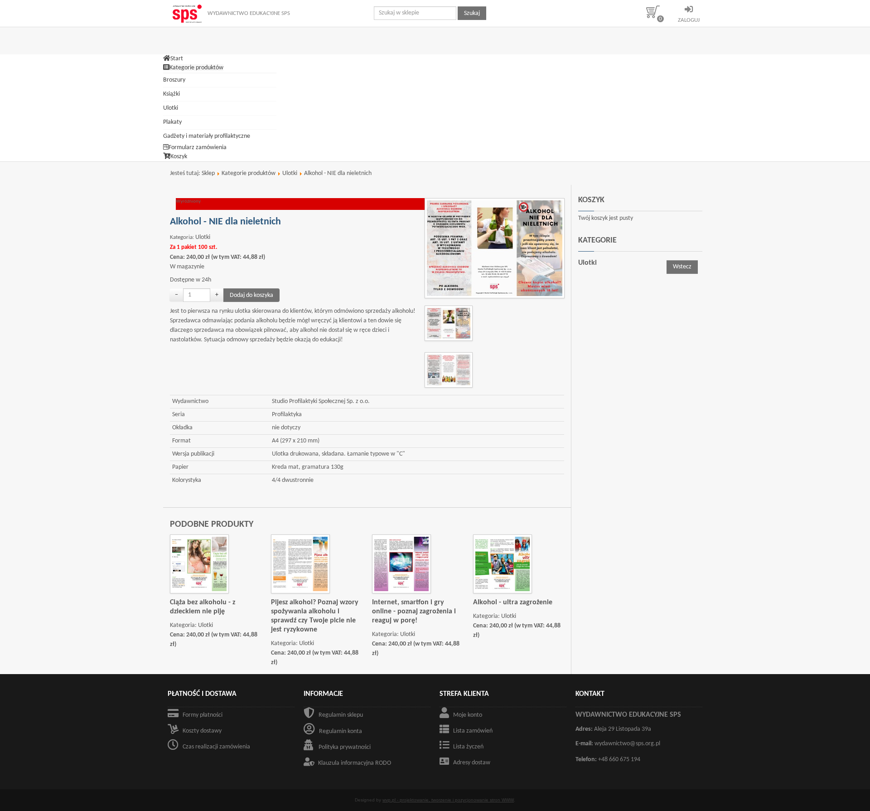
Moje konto (467, 715)
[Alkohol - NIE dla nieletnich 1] (497, 248)
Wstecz (682, 266)
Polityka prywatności (345, 747)
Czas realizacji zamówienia (216, 746)
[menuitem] (173, 58)
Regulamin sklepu (341, 715)
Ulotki (170, 108)
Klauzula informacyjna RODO (354, 763)
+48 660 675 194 (619, 759)
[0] (656, 12)
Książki (171, 94)
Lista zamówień (473, 731)
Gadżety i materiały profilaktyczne (206, 136)
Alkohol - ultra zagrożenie (512, 602)
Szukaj (472, 13)
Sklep (208, 173)
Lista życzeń (468, 746)
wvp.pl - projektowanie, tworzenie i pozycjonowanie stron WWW (448, 799)
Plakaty (172, 122)
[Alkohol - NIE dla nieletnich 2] (451, 369)
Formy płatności (202, 715)
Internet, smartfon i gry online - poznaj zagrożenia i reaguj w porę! (414, 611)
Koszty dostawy (202, 731)
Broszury (174, 80)
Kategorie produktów (249, 173)
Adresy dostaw (471, 762)
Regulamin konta (340, 731)
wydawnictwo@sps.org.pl (627, 743)
